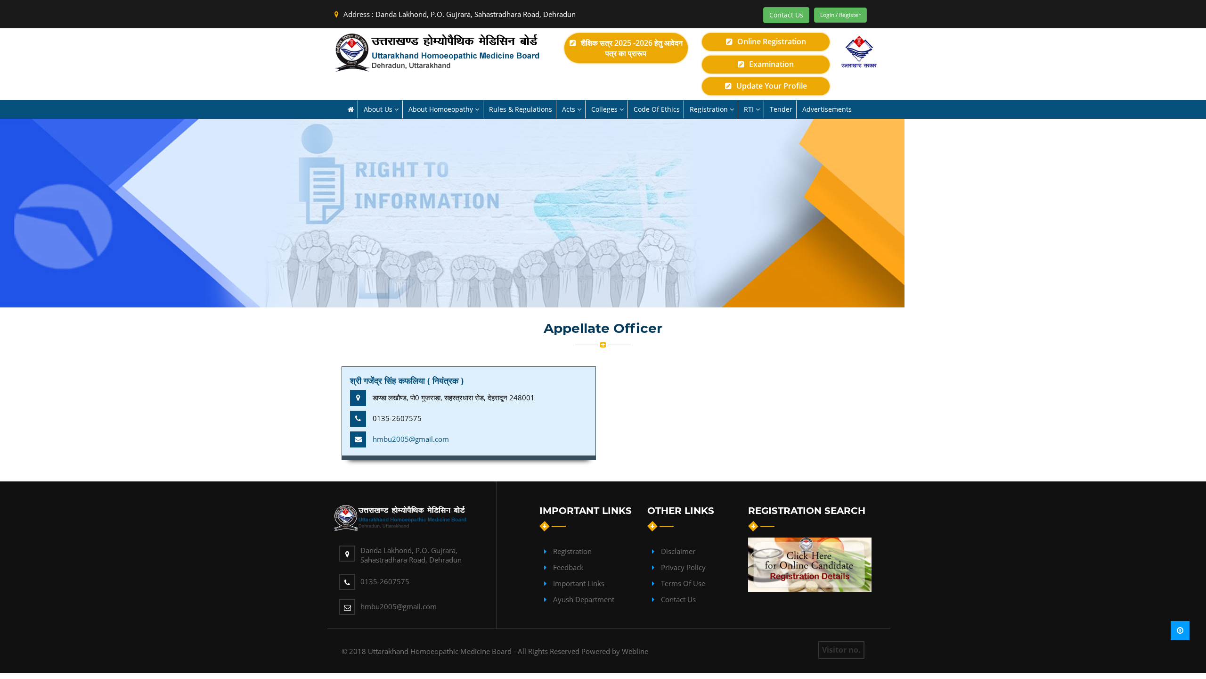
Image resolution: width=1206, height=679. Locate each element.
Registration (572, 551)
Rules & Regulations (520, 109)
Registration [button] (710, 109)
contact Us (678, 599)
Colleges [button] (605, 109)
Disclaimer (678, 551)
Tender (781, 109)
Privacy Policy (683, 567)
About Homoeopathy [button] (441, 109)
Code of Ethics (657, 109)
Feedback (568, 567)
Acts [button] (569, 109)
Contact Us (786, 14)
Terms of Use (683, 583)
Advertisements (827, 109)
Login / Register (840, 15)
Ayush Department (583, 599)
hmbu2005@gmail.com (411, 439)
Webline (635, 651)
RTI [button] (750, 109)
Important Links (578, 583)
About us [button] (379, 109)
